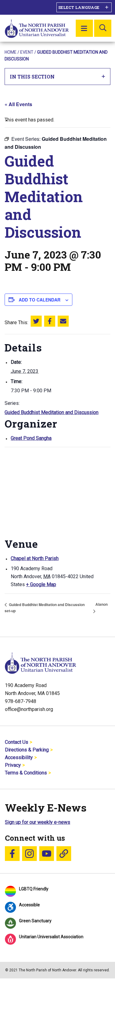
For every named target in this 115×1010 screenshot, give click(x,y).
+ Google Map (41, 584)
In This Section (32, 76)
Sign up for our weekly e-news (37, 822)
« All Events (18, 104)
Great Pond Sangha (31, 438)
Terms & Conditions (26, 773)
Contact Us (16, 742)
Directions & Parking (27, 750)
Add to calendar (39, 300)
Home (11, 52)
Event (26, 52)
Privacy (13, 765)
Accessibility (19, 757)
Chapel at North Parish (35, 558)
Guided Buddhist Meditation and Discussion (51, 412)
